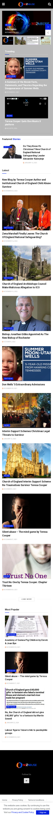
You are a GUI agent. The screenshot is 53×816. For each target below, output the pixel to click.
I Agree (42, 812)
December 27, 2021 (10, 539)
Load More (26, 599)
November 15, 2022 (10, 291)
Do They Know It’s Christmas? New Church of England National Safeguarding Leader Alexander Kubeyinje (37, 152)
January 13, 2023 (30, 163)
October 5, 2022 (9, 341)
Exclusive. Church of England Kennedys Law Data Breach (23, 27)
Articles (10, 21)
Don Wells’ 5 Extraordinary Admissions (23, 384)
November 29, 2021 (10, 589)
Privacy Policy (17, 800)
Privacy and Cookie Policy (22, 812)
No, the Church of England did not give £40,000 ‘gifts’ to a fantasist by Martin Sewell (24, 715)
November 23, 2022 (10, 191)
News (6, 425)
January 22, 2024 (12, 722)
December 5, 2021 (12, 92)
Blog (9, 116)
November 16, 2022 (10, 241)
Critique (11, 76)
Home (4, 800)
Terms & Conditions (36, 800)
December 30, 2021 (10, 388)
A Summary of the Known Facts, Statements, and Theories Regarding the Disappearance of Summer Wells (26, 85)
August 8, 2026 (11, 128)
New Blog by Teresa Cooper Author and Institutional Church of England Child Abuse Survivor (26, 183)
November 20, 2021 (13, 737)
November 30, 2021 (13, 647)
